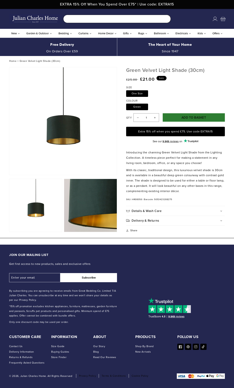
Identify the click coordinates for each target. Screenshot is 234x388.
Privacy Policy (87, 376)
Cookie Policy (140, 376)
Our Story (99, 346)
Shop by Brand (144, 346)
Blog (96, 352)
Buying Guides (60, 352)
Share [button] (133, 230)
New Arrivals (143, 352)
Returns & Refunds (21, 357)
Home (12, 61)
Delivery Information (21, 352)
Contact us (16, 346)
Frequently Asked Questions (27, 363)
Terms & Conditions (114, 376)
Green (137, 107)
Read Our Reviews (104, 357)
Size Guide (58, 346)
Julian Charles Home (33, 376)
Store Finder (59, 357)
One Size (137, 93)
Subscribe (89, 278)
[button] (223, 19)
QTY (129, 117)
